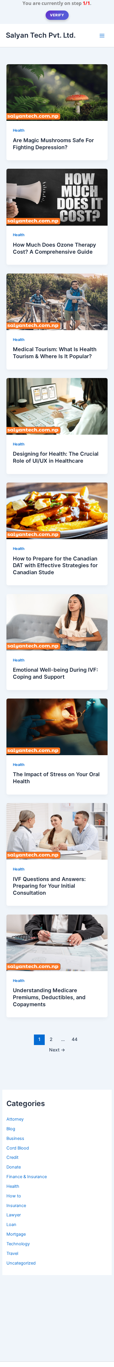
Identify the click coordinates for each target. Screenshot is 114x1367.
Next (57, 1050)
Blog (10, 1128)
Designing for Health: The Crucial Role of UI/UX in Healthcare (56, 457)
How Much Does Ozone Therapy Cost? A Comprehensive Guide (54, 248)
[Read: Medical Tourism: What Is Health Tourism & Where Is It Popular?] (56, 301)
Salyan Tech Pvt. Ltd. (41, 35)
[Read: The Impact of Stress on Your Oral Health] (56, 726)
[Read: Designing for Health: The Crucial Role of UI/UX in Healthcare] (56, 406)
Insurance (16, 1205)
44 (74, 1039)
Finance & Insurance (26, 1176)
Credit (12, 1157)
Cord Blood (17, 1148)
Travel (12, 1253)
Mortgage (16, 1234)
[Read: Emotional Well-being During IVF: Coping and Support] (56, 622)
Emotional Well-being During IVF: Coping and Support (55, 673)
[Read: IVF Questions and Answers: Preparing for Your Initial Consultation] (56, 831)
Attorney (15, 1119)
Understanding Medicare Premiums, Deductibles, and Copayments (49, 997)
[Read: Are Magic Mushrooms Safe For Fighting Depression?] (56, 92)
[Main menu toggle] (102, 35)
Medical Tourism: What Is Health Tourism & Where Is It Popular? (54, 352)
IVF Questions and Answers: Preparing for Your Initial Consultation (49, 886)
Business (15, 1138)
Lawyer (13, 1215)
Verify (57, 15)
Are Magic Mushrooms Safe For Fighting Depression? (53, 143)
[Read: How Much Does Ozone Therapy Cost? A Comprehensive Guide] (56, 197)
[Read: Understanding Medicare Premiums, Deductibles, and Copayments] (56, 942)
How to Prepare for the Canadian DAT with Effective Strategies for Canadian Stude (55, 565)
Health (19, 130)
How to (13, 1196)
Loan (11, 1224)
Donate (13, 1167)
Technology (18, 1243)
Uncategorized (21, 1263)
